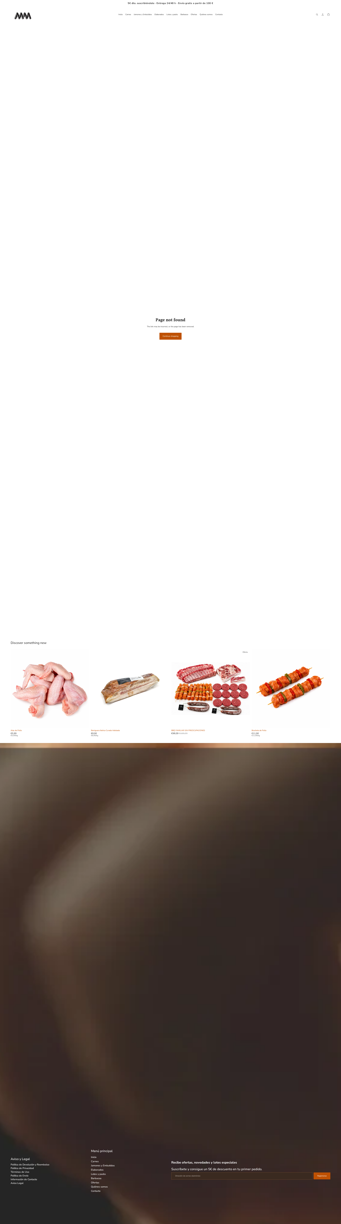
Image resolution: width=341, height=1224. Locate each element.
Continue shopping (170, 336)
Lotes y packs (98, 1174)
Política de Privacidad (22, 1168)
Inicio (93, 1157)
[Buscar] (317, 14)
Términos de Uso (20, 1172)
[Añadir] (85, 724)
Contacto (95, 1191)
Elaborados (97, 1169)
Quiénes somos (99, 1186)
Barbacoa (96, 1178)
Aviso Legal (17, 1183)
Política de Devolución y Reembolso (30, 1164)
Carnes (95, 1161)
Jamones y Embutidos (103, 1165)
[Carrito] (328, 14)
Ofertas (95, 1182)
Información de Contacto (24, 1179)
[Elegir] (165, 724)
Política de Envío (19, 1175)
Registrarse (322, 1176)
